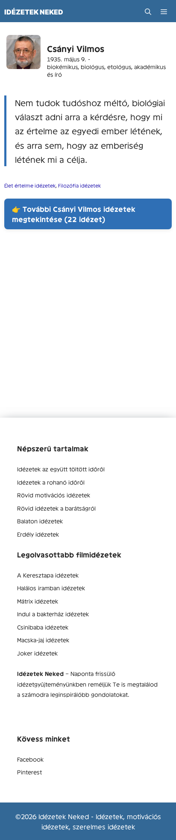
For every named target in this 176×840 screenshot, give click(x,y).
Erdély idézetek (38, 534)
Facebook (30, 759)
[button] (148, 11)
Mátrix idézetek (37, 601)
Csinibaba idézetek (42, 627)
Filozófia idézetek (79, 185)
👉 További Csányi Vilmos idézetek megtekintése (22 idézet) (73, 214)
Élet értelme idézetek (30, 185)
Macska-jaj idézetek (43, 639)
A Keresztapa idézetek (48, 575)
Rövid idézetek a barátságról (56, 508)
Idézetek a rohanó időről (51, 482)
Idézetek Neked (33, 12)
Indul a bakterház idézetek (53, 613)
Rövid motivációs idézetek (53, 494)
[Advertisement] (88, 330)
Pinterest (29, 771)
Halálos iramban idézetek (51, 587)
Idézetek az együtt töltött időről (61, 468)
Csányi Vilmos (75, 48)
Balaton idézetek (40, 520)
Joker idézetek (37, 652)
